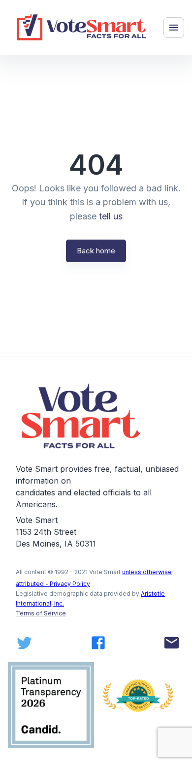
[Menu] (173, 27)
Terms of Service (41, 613)
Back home (96, 250)
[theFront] (82, 416)
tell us (111, 216)
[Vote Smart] (82, 27)
